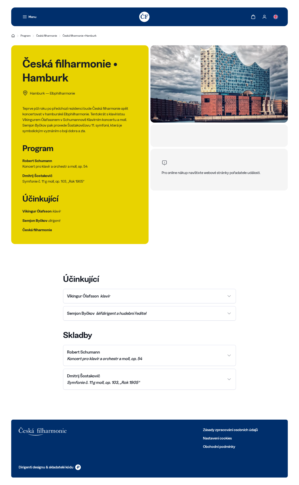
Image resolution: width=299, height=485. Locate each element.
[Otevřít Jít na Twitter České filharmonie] (100, 429)
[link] (29, 16)
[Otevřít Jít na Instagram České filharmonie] (110, 429)
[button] (149, 296)
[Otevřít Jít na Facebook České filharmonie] (90, 429)
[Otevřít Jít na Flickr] (141, 429)
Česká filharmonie (46, 35)
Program (26, 35)
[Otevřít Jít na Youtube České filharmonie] (121, 429)
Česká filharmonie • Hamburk (79, 35)
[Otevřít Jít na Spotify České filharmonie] (131, 429)
